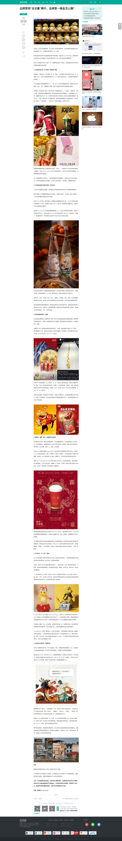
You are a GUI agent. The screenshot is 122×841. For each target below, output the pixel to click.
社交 (59, 216)
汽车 (51, 2)
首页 (31, 2)
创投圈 (23, 14)
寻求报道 (66, 820)
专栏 (47, 2)
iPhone (40, 798)
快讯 (35, 2)
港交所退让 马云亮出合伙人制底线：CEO (92, 11)
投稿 (100, 2)
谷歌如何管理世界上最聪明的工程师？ (91, 13)
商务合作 (61, 820)
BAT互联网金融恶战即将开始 (89, 15)
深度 (43, 2)
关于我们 (50, 820)
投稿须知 (72, 820)
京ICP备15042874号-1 (50, 839)
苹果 (35, 798)
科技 (39, 2)
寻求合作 (76, 798)
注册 (95, 2)
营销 (73, 48)
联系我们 (56, 820)
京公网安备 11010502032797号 (61, 839)
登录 (91, 2)
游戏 (36, 560)
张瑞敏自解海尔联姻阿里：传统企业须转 (92, 18)
